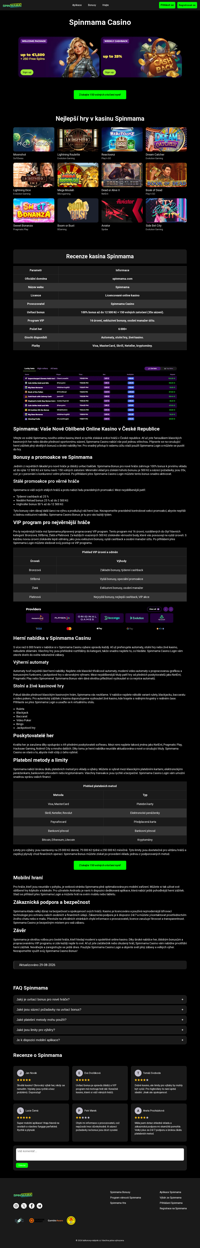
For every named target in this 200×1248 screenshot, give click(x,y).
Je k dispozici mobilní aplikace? (38, 1040)
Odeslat (21, 1165)
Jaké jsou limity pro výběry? (36, 1030)
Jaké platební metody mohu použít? (41, 1019)
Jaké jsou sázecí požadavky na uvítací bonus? (49, 1009)
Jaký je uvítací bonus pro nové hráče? (43, 999)
